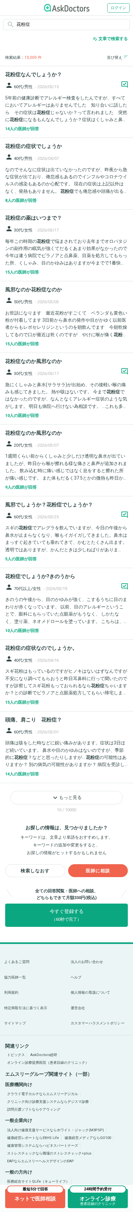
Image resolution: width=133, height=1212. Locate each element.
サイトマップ (15, 1023)
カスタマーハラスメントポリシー (98, 1023)
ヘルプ (76, 977)
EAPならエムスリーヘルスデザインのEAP (40, 1161)
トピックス (16, 1055)
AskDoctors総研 (43, 1055)
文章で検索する (110, 38)
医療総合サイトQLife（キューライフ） (38, 1181)
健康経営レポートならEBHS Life (33, 1138)
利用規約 (11, 992)
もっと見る (66, 798)
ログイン (118, 7)
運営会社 (78, 1008)
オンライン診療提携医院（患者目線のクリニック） (48, 1063)
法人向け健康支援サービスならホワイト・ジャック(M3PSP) (55, 1130)
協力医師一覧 (15, 977)
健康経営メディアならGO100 (88, 1138)
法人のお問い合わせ (87, 962)
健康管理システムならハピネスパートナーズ (42, 1146)
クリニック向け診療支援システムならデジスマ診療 (48, 1102)
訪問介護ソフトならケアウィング (33, 1109)
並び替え (114, 57)
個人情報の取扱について (90, 992)
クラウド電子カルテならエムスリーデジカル (42, 1094)
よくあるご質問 (16, 962)
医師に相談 (98, 870)
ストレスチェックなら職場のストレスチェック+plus (49, 1153)
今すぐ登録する (67, 915)
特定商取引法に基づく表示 (25, 1008)
